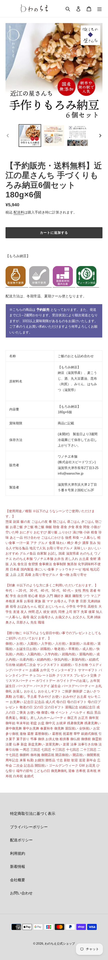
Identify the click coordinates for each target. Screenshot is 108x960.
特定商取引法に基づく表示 (32, 813)
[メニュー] (99, 8)
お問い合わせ (21, 893)
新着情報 (17, 866)
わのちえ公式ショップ (60, 943)
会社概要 (17, 880)
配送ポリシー (21, 840)
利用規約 (17, 853)
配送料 (19, 212)
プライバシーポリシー (29, 827)
